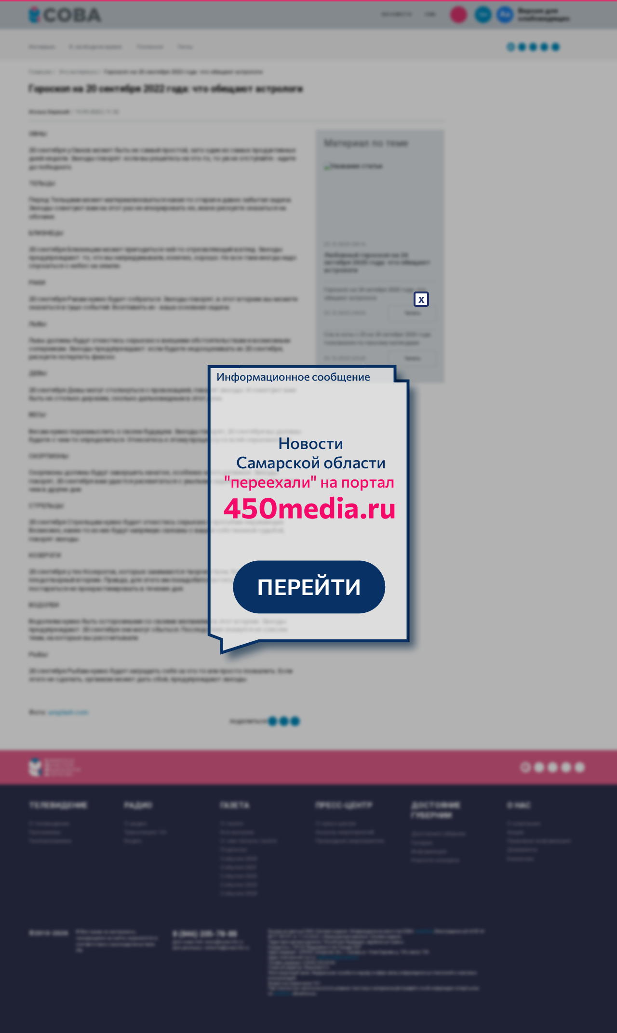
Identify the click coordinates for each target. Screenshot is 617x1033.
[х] (308, 516)
